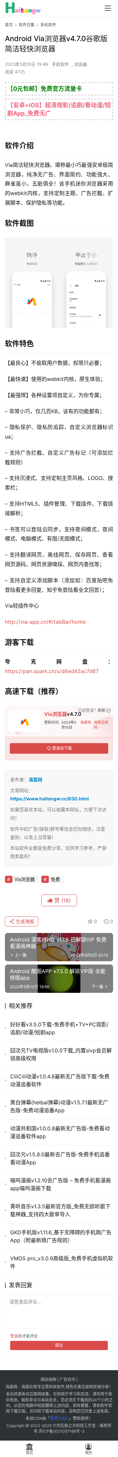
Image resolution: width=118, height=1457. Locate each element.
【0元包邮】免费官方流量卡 (44, 88)
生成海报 (24, 921)
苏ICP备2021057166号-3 (62, 1431)
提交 (59, 1345)
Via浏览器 (55, 714)
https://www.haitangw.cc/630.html (49, 798)
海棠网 (85, 722)
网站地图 (48, 1379)
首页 (9, 24)
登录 (14, 1336)
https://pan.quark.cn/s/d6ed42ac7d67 (52, 671)
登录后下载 (62, 748)
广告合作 (67, 1379)
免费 (55, 879)
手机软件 (60, 64)
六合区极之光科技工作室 (74, 1425)
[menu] (108, 8)
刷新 (102, 710)
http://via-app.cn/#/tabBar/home (45, 621)
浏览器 (80, 64)
